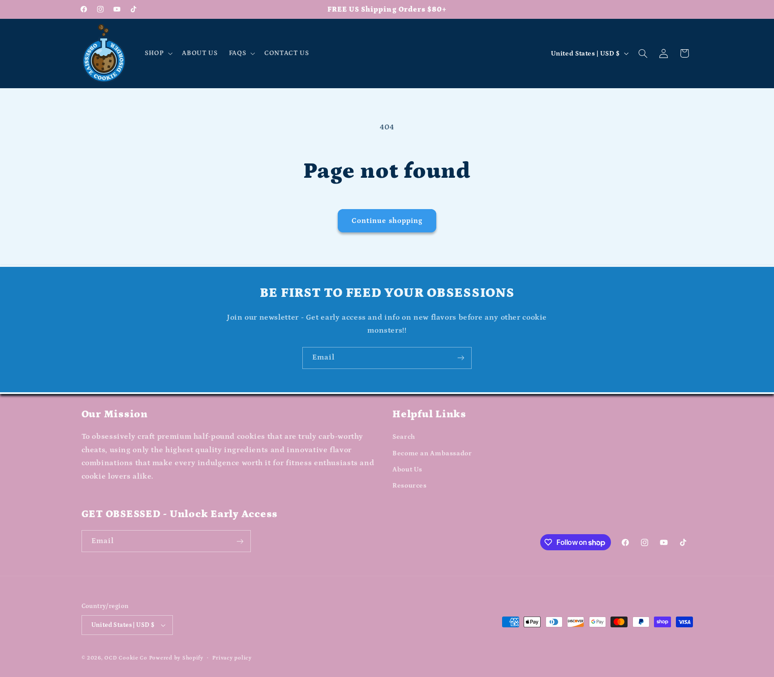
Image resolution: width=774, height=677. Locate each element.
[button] (157, 53)
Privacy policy (231, 658)
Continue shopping (387, 221)
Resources (409, 485)
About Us (407, 469)
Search (403, 437)
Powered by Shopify (176, 658)
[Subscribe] (461, 358)
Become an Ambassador (432, 453)
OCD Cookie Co (125, 658)
